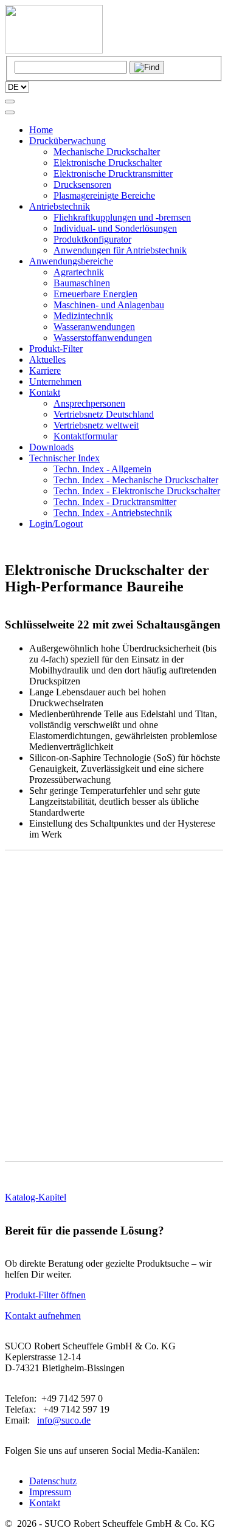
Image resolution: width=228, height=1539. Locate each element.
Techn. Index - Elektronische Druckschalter (137, 491)
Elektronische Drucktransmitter (113, 173)
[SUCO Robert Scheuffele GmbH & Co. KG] (54, 50)
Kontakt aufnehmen (43, 1315)
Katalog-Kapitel (35, 1197)
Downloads (51, 447)
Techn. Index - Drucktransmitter (115, 502)
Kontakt (44, 392)
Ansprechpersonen (89, 403)
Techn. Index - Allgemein (102, 469)
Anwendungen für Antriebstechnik (120, 250)
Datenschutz (53, 1481)
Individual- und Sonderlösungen (115, 228)
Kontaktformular (85, 436)
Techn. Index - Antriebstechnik (113, 513)
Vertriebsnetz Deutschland (104, 414)
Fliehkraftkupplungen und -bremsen (122, 217)
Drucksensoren (82, 184)
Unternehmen (55, 381)
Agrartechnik (79, 272)
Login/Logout (56, 523)
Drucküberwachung (67, 141)
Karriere (45, 370)
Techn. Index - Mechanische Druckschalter (136, 480)
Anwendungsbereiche (71, 261)
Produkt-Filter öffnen (45, 1295)
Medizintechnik (83, 316)
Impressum (50, 1492)
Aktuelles (47, 359)
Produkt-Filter (56, 348)
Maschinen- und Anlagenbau (109, 305)
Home (41, 130)
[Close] (10, 112)
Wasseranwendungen (94, 327)
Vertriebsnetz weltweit (96, 425)
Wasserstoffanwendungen (103, 337)
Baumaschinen (82, 283)
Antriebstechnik (59, 206)
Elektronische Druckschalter (108, 162)
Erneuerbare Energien (95, 294)
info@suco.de (64, 1420)
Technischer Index (64, 458)
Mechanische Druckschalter (107, 151)
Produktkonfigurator (92, 239)
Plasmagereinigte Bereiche (104, 195)
